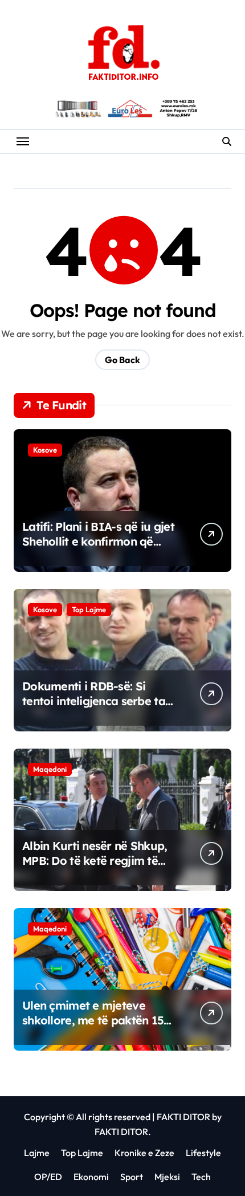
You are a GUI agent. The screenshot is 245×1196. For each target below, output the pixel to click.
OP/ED (48, 1176)
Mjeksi (167, 1176)
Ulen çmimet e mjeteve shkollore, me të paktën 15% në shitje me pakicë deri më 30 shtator (98, 1027)
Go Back (122, 359)
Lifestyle (203, 1152)
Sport (131, 1176)
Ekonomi (91, 1176)
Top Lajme (89, 609)
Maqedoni (50, 769)
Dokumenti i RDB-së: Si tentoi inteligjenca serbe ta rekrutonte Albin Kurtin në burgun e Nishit (93, 708)
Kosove (45, 449)
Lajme (37, 1152)
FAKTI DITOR (183, 1116)
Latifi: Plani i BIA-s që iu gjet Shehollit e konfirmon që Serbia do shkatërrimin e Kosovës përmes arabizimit (98, 548)
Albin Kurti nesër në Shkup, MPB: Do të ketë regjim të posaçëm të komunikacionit (96, 860)
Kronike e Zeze (144, 1152)
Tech (201, 1176)
